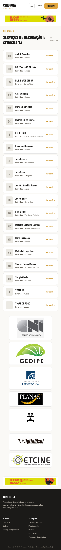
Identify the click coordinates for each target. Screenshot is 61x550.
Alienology (49, 547)
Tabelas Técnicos (36, 522)
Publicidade (34, 526)
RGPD (31, 530)
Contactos (33, 533)
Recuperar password (12, 530)
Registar (51, 6)
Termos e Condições (37, 537)
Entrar (39, 6)
